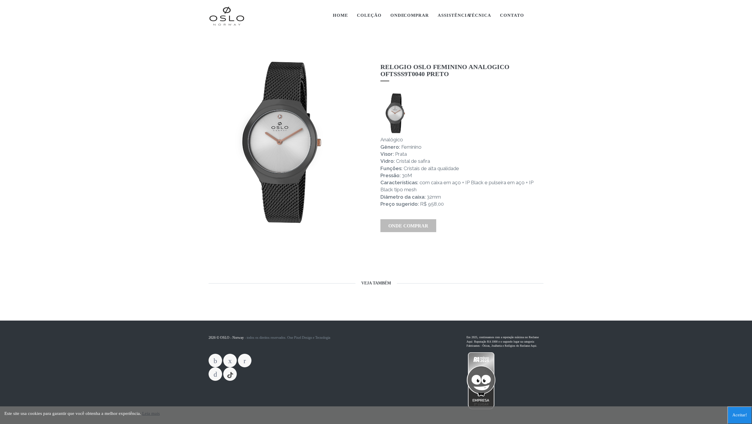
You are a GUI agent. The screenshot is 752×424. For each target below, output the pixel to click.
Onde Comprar (409, 15)
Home (340, 15)
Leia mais (151, 413)
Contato (512, 15)
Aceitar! (739, 415)
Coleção (369, 15)
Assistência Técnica (464, 15)
